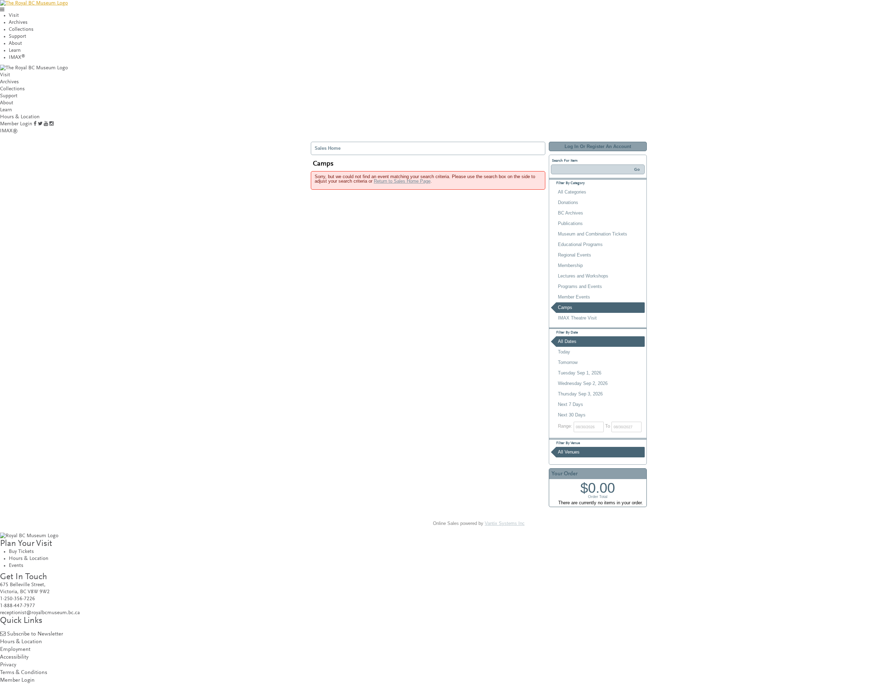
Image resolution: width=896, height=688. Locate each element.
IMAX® (9, 131)
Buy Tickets (21, 551)
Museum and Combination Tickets (592, 234)
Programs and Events (580, 286)
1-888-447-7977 (17, 606)
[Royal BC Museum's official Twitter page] (40, 124)
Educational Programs (580, 244)
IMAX (17, 57)
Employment (15, 649)
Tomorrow (568, 362)
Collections (21, 29)
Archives (18, 22)
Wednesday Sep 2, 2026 (583, 383)
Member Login (16, 124)
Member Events (574, 297)
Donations (568, 202)
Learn (15, 50)
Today (564, 351)
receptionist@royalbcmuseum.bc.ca (40, 613)
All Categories (572, 192)
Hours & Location (20, 117)
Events (16, 565)
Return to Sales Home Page (402, 181)
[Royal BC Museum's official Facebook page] (35, 124)
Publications (570, 223)
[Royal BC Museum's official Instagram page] (51, 124)
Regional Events (574, 255)
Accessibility (14, 657)
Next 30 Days (572, 414)
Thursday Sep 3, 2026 (580, 393)
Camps (565, 307)
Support (17, 36)
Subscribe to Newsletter (35, 634)
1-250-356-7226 (17, 599)
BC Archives (570, 213)
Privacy (8, 665)
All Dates (567, 341)
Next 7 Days (570, 404)
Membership (570, 265)
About (15, 43)
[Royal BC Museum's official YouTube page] (46, 124)
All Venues (569, 452)
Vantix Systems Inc (505, 523)
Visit (14, 15)
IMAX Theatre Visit (577, 318)
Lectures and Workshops (583, 276)
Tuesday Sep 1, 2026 (579, 372)
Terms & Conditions (23, 672)
